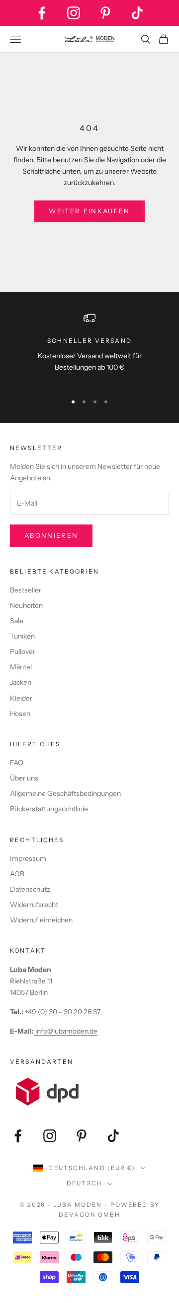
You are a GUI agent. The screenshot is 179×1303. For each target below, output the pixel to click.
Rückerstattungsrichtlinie (49, 808)
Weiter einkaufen (89, 211)
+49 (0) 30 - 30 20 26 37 (62, 1011)
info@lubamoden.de (65, 1031)
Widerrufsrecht (34, 904)
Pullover (22, 651)
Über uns (24, 778)
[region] (89, 348)
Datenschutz (30, 889)
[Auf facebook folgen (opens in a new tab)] (42, 13)
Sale (16, 620)
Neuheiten (26, 605)
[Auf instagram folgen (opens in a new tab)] (74, 13)
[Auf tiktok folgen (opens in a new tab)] (137, 13)
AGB (17, 873)
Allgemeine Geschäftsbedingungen (65, 793)
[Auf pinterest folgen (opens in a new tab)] (105, 13)
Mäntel (21, 666)
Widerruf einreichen (41, 919)
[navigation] (89, 401)
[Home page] (89, 39)
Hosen (20, 713)
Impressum (28, 858)
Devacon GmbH (89, 1214)
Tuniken (22, 636)
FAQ (16, 762)
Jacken (20, 682)
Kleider (21, 698)
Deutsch (84, 1183)
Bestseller (25, 590)
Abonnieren (51, 535)
